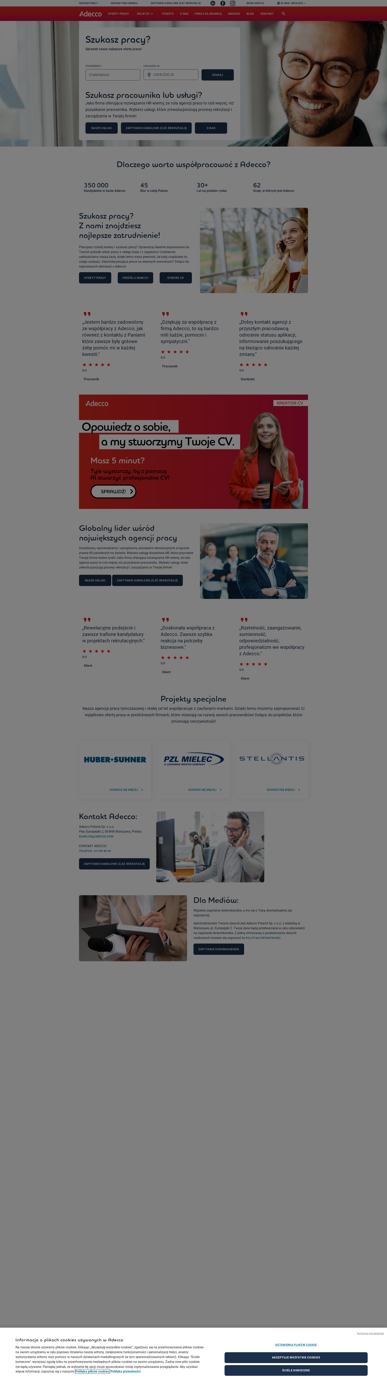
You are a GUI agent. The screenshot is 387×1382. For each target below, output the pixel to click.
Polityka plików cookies (92, 1371)
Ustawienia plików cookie (296, 1344)
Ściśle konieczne (296, 1370)
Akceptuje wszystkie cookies (296, 1357)
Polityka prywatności (125, 1371)
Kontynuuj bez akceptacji (370, 1333)
